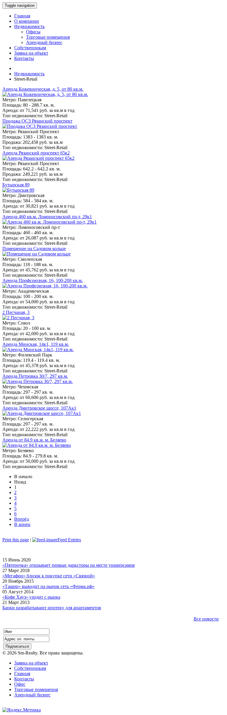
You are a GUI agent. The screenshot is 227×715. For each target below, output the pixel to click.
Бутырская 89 (16, 184)
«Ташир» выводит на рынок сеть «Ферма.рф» (48, 586)
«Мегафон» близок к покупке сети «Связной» (48, 575)
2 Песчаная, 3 (16, 312)
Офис (19, 684)
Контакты (24, 678)
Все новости (206, 618)
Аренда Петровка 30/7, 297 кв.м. (35, 376)
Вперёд (21, 519)
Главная (22, 673)
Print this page (15, 539)
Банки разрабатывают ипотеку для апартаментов (51, 607)
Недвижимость (29, 73)
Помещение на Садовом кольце (34, 248)
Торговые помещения (36, 689)
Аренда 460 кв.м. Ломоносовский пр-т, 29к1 (47, 216)
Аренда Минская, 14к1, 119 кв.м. (35, 344)
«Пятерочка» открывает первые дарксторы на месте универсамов (68, 565)
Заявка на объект (31, 662)
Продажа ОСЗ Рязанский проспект (37, 120)
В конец (22, 524)
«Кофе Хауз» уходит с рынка (31, 597)
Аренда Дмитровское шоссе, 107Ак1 (39, 408)
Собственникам (30, 668)
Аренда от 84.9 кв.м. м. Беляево (34, 439)
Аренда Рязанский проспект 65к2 (36, 152)
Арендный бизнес (32, 694)
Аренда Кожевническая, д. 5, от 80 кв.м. (42, 89)
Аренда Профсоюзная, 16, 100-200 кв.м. (42, 280)
